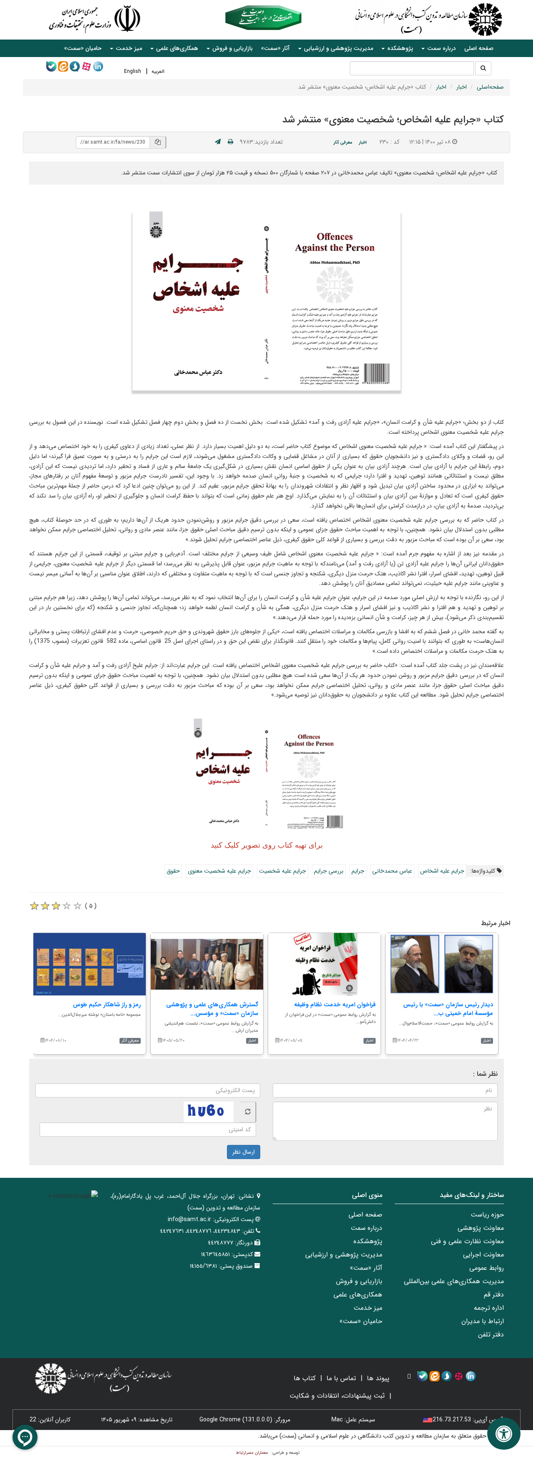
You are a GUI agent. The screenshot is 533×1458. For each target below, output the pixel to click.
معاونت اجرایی (483, 1254)
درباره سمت (366, 1228)
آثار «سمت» (275, 48)
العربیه (158, 71)
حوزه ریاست (487, 1214)
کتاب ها (305, 1378)
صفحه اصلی (478, 48)
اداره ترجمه (489, 1308)
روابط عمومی (486, 1268)
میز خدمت (368, 1308)
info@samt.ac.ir (189, 1219)
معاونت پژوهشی (481, 1228)
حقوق (173, 871)
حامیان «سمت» (83, 48)
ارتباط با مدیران (482, 1321)
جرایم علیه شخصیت (282, 871)
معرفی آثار (343, 142)
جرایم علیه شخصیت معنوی (219, 871)
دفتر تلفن (491, 1334)
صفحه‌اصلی (490, 87)
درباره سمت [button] (441, 48)
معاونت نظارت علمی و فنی (467, 1241)
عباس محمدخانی (392, 871)
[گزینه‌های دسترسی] (504, 1434)
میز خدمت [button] (128, 48)
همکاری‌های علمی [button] (176, 48)
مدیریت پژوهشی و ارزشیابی (343, 1254)
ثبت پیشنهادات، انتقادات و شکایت (337, 1396)
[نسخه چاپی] (230, 142)
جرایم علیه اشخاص (442, 871)
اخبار (461, 87)
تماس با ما (341, 1378)
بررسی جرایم (329, 871)
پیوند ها (378, 1378)
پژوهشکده (368, 1241)
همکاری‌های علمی (358, 1294)
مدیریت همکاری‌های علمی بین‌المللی (454, 1281)
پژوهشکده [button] (399, 48)
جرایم (357, 871)
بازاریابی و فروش (359, 1281)
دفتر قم (494, 1294)
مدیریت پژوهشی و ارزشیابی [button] (337, 48)
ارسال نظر (243, 1152)
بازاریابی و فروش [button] (232, 48)
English (132, 71)
